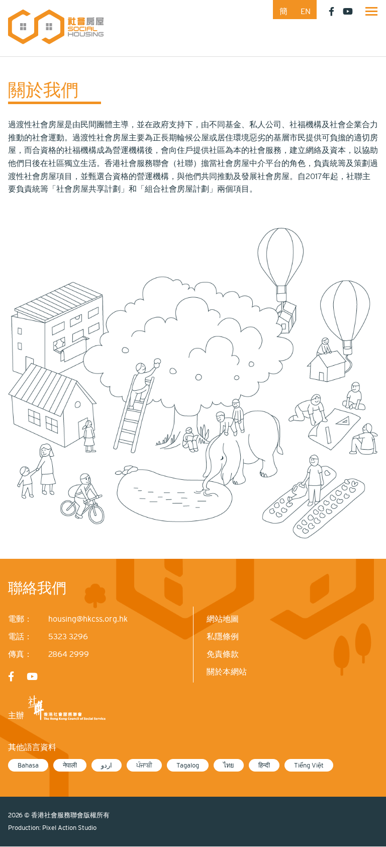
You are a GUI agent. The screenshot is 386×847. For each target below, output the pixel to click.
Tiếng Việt (309, 765)
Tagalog (187, 765)
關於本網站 (227, 671)
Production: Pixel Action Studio (52, 827)
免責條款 (223, 653)
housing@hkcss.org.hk (88, 618)
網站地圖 (223, 618)
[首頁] (56, 26)
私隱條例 (223, 636)
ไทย (228, 765)
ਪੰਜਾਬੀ (144, 765)
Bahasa (28, 765)
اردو (106, 765)
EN (306, 11)
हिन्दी (264, 765)
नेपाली (70, 765)
